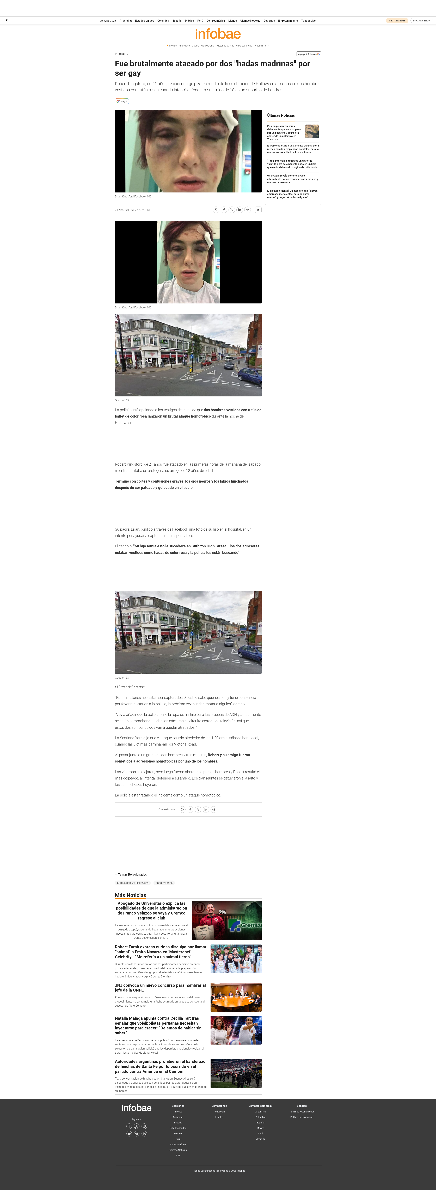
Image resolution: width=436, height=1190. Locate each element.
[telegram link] (136, 1133)
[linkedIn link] (144, 1133)
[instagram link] (144, 1126)
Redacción (219, 1111)
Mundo (232, 20)
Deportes (269, 20)
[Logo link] (218, 33)
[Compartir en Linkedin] (239, 210)
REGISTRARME (397, 20)
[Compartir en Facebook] (224, 210)
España (177, 20)
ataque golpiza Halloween (133, 882)
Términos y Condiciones (301, 1111)
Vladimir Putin (261, 45)
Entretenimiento (288, 20)
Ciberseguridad (244, 45)
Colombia (163, 20)
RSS (178, 1155)
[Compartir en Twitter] (232, 210)
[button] (6, 20)
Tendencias (308, 20)
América (178, 1111)
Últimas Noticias (250, 20)
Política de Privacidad (301, 1117)
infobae (120, 54)
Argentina (126, 20)
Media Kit (261, 1139)
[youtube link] (129, 1133)
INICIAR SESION (421, 20)
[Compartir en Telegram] (247, 210)
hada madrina (164, 882)
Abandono (184, 45)
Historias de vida (225, 45)
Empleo (219, 1117)
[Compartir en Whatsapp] (216, 210)
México (189, 20)
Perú (200, 20)
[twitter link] (136, 1126)
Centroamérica (216, 20)
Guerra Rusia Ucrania (203, 45)
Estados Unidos (144, 20)
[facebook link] (129, 1126)
